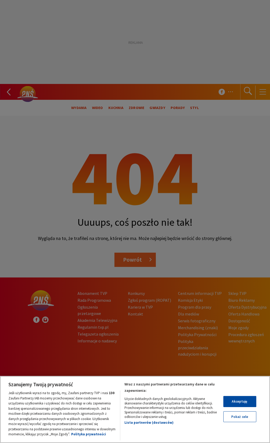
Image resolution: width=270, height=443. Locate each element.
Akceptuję (239, 401)
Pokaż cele (239, 416)
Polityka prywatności (88, 434)
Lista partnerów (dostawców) (148, 422)
